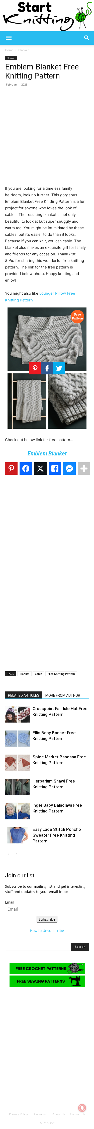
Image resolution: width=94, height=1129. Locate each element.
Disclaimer (40, 1114)
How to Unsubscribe (47, 930)
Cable (38, 674)
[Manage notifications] (82, 1108)
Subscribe (47, 919)
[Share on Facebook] (26, 468)
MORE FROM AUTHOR (62, 695)
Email (9, 902)
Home (9, 50)
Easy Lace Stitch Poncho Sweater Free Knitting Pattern (57, 835)
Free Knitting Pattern (61, 674)
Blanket (23, 50)
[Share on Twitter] (40, 468)
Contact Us (77, 1114)
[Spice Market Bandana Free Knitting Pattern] (17, 762)
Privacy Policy (18, 1114)
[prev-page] (8, 854)
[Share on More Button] (84, 468)
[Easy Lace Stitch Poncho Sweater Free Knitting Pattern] (17, 835)
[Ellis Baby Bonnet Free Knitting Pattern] (17, 738)
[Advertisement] (47, 138)
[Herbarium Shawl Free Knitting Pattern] (17, 787)
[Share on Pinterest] (11, 468)
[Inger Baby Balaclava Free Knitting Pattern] (17, 811)
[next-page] (16, 854)
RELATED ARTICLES (23, 695)
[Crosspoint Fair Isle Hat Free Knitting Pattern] (17, 714)
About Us (58, 1114)
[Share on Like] (55, 468)
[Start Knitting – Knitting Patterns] (47, 15)
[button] (9, 38)
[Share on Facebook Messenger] (69, 468)
